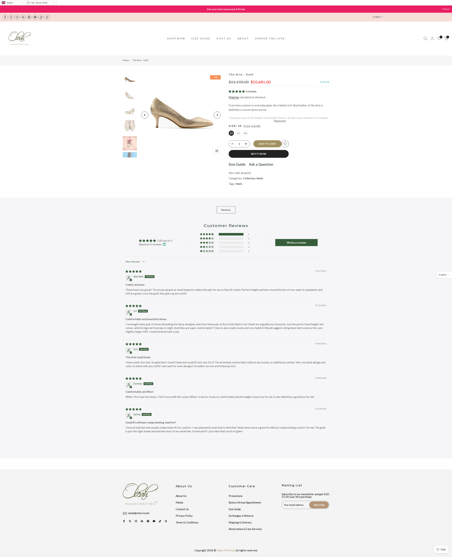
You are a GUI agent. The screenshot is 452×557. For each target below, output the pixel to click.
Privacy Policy (184, 515)
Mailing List (292, 485)
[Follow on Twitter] (11, 17)
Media (179, 502)
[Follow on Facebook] (5, 17)
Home (126, 60)
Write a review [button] (296, 242)
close (7, 9)
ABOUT (243, 38)
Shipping (234, 97)
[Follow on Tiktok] (41, 17)
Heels (259, 178)
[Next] (217, 115)
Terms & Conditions (187, 522)
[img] (134, 271)
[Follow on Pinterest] (29, 17)
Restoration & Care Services (245, 529)
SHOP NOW (176, 38)
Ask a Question (261, 164)
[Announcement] (226, 9)
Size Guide (252, 126)
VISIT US (223, 38)
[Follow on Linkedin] (23, 17)
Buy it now (258, 153)
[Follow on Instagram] (17, 17)
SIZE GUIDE (200, 38)
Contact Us (182, 509)
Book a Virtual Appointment (245, 502)
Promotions (236, 495)
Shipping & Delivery (240, 522)
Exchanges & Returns (241, 515)
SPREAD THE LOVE (270, 38)
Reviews (226, 209)
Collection (249, 178)
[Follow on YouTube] (35, 17)
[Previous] (144, 115)
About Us (181, 495)
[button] (237, 91)
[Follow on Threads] (47, 17)
